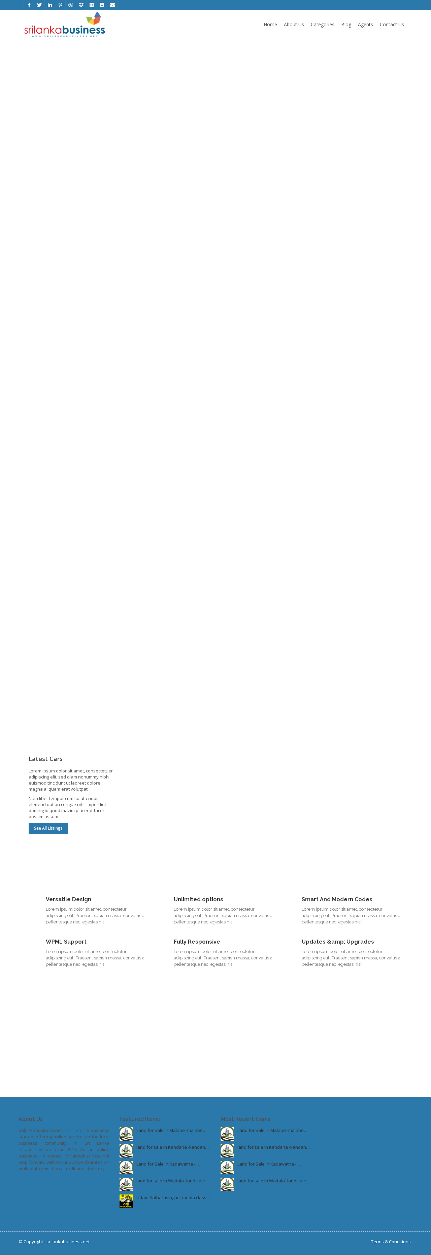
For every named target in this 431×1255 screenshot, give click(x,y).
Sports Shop (337, 198)
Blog (346, 24)
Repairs (332, 566)
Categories (322, 24)
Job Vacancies (43, 647)
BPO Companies (45, 499)
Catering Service (242, 499)
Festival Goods (241, 103)
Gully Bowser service (50, 117)
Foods (271, 470)
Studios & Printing (174, 235)
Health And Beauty (174, 389)
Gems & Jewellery (75, 155)
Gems (35, 184)
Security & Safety (173, 155)
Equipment (138, 675)
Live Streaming (241, 89)
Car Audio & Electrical (247, 432)
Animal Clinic (238, 580)
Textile (370, 74)
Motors (371, 551)
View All (67, 131)
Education (274, 632)
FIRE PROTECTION (144, 184)
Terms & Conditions (391, 1242)
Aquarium (235, 594)
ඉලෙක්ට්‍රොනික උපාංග (148, 117)
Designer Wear (339, 103)
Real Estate (370, 470)
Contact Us (392, 24)
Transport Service (244, 251)
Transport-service (271, 235)
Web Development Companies (60, 513)
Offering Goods (44, 251)
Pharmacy (334, 338)
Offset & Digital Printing (150, 251)
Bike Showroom (340, 580)
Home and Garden (74, 389)
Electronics (271, 389)
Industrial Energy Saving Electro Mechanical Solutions (159, 516)
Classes (234, 675)
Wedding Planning (244, 117)
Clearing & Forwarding (248, 278)
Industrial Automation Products (158, 486)
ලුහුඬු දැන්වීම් (166, 74)
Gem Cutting (41, 170)
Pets (273, 551)
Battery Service (339, 594)
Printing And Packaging (150, 278)
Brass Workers (339, 419)
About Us (294, 24)
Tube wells (40, 103)
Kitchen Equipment (48, 405)
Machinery (273, 155)
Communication (340, 271)
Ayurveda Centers (342, 324)
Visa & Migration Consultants (255, 661)
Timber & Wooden (47, 419)
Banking (37, 661)
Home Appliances (243, 419)
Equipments (336, 170)
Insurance (39, 89)
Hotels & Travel (173, 632)
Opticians (333, 352)
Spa (131, 405)
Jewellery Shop (44, 198)
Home (270, 24)
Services (173, 470)
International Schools (247, 647)
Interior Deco (42, 432)
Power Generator (243, 170)
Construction (370, 389)
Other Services (68, 74)
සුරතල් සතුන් (139, 103)
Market (233, 486)
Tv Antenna (237, 405)
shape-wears (141, 419)
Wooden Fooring (341, 405)
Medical (370, 309)
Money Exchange (144, 647)
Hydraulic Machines (246, 198)
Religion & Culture (72, 235)
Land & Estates (339, 499)
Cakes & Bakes (241, 513)
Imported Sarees (341, 89)
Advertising (138, 265)
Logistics (234, 265)
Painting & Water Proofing (350, 432)
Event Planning (265, 74)
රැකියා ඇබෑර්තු (141, 89)
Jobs (74, 632)
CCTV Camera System (149, 170)
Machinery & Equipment (250, 184)
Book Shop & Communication (370, 238)
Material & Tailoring (344, 117)
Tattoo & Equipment (147, 432)
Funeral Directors (144, 499)
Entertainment (338, 184)
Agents (365, 24)
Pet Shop (235, 566)
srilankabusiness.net (68, 1242)
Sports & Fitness (370, 155)
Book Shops (336, 257)
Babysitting (40, 675)
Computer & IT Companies (74, 473)
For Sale (332, 513)
